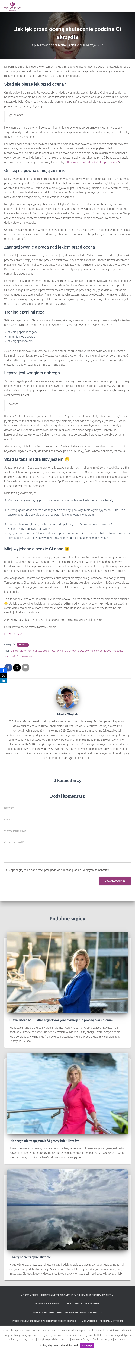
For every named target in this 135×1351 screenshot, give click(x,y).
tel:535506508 (13, 634)
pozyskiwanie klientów (63, 650)
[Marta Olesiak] (67, 697)
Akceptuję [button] (87, 1345)
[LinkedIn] (3, 680)
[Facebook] (3, 670)
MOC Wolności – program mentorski (102, 1321)
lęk (29, 650)
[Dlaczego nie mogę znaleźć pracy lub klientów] (67, 1093)
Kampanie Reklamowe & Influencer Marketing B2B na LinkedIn (67, 1312)
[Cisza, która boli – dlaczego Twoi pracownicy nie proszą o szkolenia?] (67, 972)
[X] (3, 675)
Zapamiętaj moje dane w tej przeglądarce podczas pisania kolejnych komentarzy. (59, 870)
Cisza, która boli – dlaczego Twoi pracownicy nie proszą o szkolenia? (61, 1020)
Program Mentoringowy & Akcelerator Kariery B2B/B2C (44, 1321)
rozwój (108, 650)
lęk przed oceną (41, 650)
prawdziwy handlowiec (90, 650)
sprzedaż (118, 650)
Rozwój (22, 645)
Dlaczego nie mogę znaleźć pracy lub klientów (44, 1141)
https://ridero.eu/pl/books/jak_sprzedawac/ (92, 162)
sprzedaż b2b (12, 656)
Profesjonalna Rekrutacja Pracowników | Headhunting (67, 1304)
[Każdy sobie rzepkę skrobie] (67, 1209)
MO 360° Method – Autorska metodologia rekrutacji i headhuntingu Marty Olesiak (67, 1295)
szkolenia (27, 656)
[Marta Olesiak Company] (13, 6)
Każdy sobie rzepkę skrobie (30, 1257)
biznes (14, 650)
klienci (23, 650)
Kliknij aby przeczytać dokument (59, 1345)
